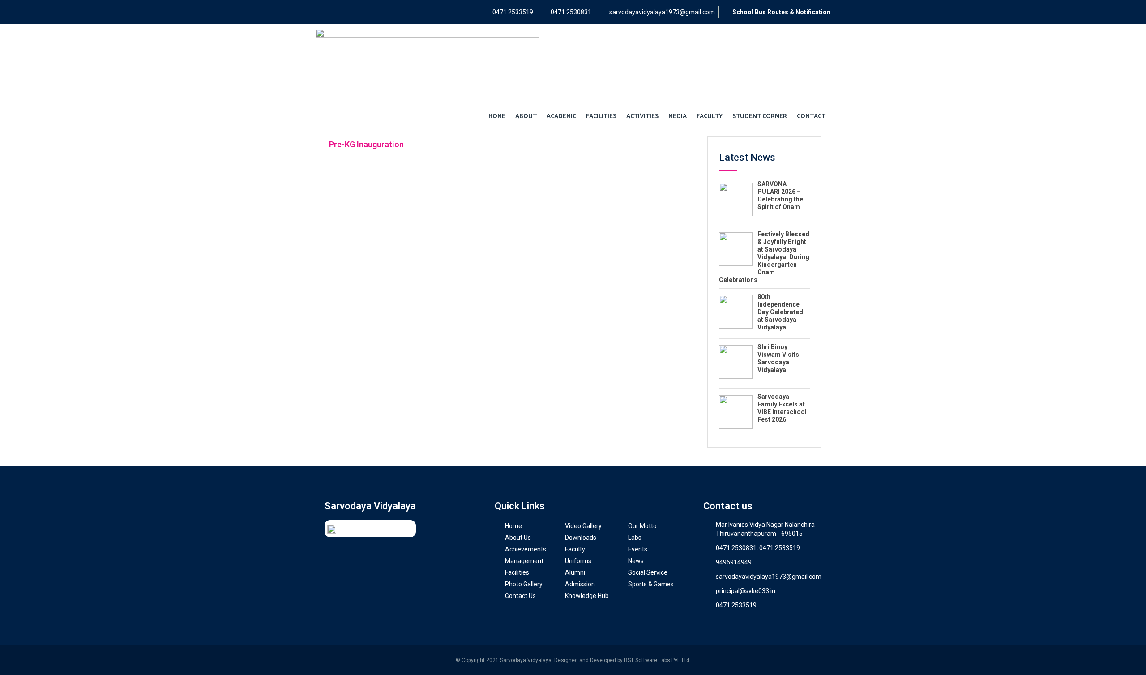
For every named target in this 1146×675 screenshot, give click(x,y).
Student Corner (759, 116)
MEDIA (677, 116)
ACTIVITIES (642, 116)
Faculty (710, 116)
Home (496, 116)
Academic (561, 116)
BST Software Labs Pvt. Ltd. (657, 660)
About (526, 116)
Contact (811, 116)
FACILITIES (601, 116)
